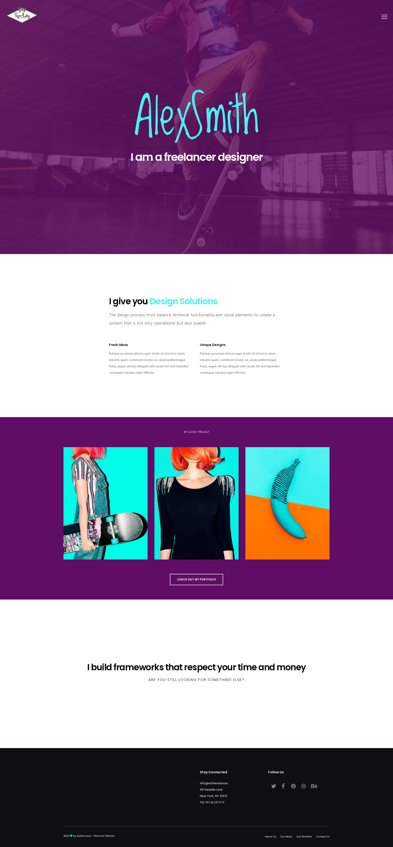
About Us (270, 836)
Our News (286, 836)
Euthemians (84, 836)
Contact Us (323, 836)
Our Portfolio (304, 836)
